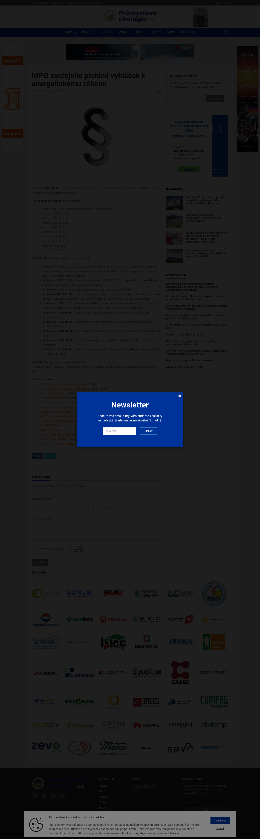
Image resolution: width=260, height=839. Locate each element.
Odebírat (148, 431)
